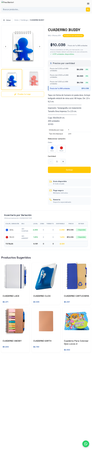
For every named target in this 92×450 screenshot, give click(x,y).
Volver (8, 20)
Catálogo (24, 20)
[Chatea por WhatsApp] (85, 443)
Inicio (16, 20)
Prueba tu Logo (24, 94)
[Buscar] (88, 10)
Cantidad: (52, 156)
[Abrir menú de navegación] (88, 3)
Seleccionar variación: (57, 139)
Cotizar (69, 170)
